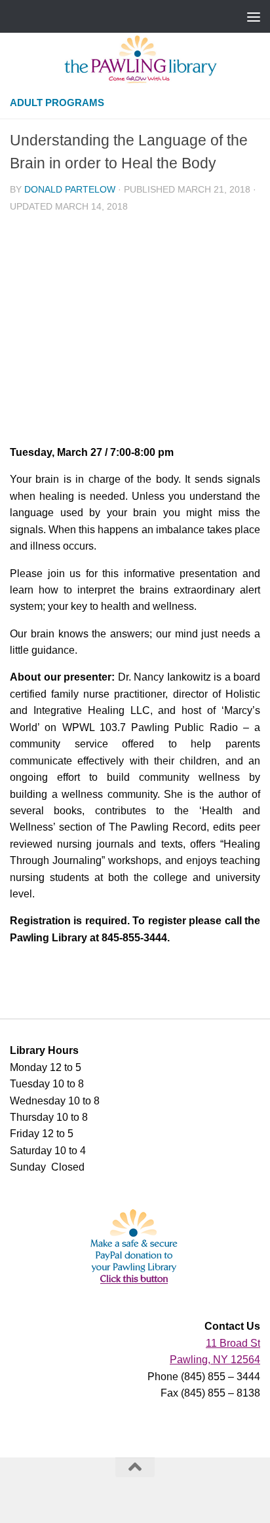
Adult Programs (57, 103)
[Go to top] (135, 1467)
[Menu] (253, 16)
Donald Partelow (69, 190)
